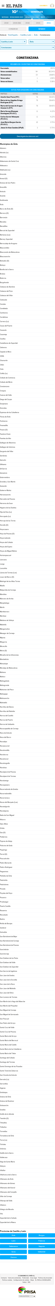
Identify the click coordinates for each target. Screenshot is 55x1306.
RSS (29, 1282)
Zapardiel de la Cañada (8, 1218)
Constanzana (4, 386)
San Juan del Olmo (7, 993)
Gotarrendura (5, 477)
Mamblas (3, 594)
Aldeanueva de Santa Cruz (9, 161)
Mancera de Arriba (6, 599)
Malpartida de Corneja (8, 590)
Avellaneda (4, 200)
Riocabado (4, 915)
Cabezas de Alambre (7, 287)
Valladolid (41, 1252)
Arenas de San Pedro (7, 183)
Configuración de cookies (21, 1280)
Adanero (3, 148)
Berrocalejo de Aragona (8, 243)
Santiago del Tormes (7, 1062)
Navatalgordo (5, 807)
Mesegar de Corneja (7, 633)
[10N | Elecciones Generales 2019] (27, 12)
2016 (27, 23)
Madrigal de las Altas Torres (10, 581)
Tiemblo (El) (4, 1118)
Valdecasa (3, 1157)
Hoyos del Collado (6, 542)
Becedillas (3, 226)
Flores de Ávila (5, 417)
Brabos (2, 274)
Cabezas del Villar (6, 295)
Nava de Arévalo (6, 733)
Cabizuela (3, 300)
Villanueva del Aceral (7, 1188)
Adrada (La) (4, 153)
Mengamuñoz (5, 629)
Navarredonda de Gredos (9, 789)
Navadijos (3, 742)
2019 (6, 23)
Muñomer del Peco (7, 690)
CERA (2, 356)
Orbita (2, 828)
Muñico (2, 677)
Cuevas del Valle (6, 395)
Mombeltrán (4, 659)
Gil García (3, 469)
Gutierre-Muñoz (5, 490)
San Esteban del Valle (7, 962)
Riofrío (2, 919)
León (13, 1241)
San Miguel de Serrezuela (9, 1014)
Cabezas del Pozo (6, 291)
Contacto (4, 1278)
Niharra (3, 820)
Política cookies (7, 1280)
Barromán (3, 217)
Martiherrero (4, 612)
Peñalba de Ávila (6, 876)
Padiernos (3, 837)
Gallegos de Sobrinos (7, 447)
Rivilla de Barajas (6, 923)
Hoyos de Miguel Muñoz (8, 551)
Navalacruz (4, 755)
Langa (2, 564)
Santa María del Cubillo (8, 1045)
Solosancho (4, 1105)
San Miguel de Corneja (8, 1010)
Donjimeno (4, 404)
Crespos (3, 391)
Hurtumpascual (5, 555)
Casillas (3, 339)
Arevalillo (3, 187)
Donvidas (3, 408)
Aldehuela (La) (5, 170)
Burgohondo (4, 282)
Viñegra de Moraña (7, 1209)
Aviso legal (33, 1278)
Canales (3, 304)
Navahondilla (4, 750)
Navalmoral (4, 759)
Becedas (3, 222)
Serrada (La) (4, 1079)
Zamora (13, 1257)
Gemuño (3, 460)
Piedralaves (4, 884)
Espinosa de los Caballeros (9, 412)
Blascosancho (5, 256)
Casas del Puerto (6, 326)
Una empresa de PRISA (27, 1290)
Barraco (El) (4, 213)
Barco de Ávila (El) (6, 209)
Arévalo (3, 191)
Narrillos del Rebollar (7, 711)
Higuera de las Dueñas (8, 508)
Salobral (3, 928)
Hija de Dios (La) (6, 512)
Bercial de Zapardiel (7, 230)
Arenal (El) (3, 178)
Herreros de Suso (6, 503)
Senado (41, 29)
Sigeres (3, 1088)
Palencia (41, 1241)
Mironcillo (3, 646)
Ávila (1, 204)
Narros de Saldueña (7, 724)
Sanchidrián (4, 949)
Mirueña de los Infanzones (9, 655)
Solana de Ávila (5, 1097)
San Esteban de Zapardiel (9, 967)
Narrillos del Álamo (7, 707)
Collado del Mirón (6, 382)
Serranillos (4, 1084)
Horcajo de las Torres (7, 521)
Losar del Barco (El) (7, 577)
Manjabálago (4, 603)
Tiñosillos (3, 1123)
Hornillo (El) (4, 525)
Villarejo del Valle (6, 1201)
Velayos (3, 1166)
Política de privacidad (45, 1278)
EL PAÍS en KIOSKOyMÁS (43, 1280)
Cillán (2, 365)
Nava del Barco (5, 737)
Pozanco (3, 897)
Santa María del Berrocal (9, 1040)
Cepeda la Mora (5, 352)
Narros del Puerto (6, 720)
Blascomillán (4, 248)
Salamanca (13, 1246)
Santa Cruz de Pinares (8, 1032)
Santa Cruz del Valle (7, 1027)
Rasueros (3, 910)
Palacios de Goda (6, 846)
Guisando (3, 486)
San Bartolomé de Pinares (9, 945)
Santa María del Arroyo (8, 1036)
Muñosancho (4, 698)
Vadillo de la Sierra (6, 1153)
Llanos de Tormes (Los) (8, 573)
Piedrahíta (3, 880)
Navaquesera (5, 785)
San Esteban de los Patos (9, 958)
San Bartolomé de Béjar (8, 936)
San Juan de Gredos (7, 975)
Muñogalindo (4, 681)
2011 (49, 23)
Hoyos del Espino (6, 547)
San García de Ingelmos (8, 971)
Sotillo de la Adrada (7, 1114)
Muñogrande (4, 685)
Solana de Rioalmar (7, 1101)
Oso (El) (3, 833)
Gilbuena (3, 464)
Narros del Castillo (6, 716)
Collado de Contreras (7, 378)
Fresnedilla (4, 425)
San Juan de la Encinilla (8, 980)
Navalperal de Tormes (8, 776)
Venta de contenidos (14, 1278)
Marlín (2, 607)
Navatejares (4, 811)
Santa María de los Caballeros (10, 1049)
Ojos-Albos (4, 824)
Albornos (3, 157)
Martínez (3, 616)
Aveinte (2, 196)
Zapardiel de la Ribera (8, 1222)
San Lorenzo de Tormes (8, 997)
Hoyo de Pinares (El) (7, 534)
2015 (38, 23)
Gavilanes (3, 456)
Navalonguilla (5, 763)
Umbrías (3, 1149)
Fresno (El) (4, 430)
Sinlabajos (3, 1092)
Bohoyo (2, 265)
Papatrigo (3, 850)
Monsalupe (4, 664)
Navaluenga (4, 781)
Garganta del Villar (6, 451)
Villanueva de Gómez (7, 1183)
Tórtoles (3, 1144)
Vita (1, 1214)
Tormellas (3, 1131)
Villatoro (3, 1205)
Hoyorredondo (5, 538)
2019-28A (17, 23)
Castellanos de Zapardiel (9, 343)
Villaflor (3, 1170)
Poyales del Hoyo (6, 893)
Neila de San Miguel (7, 815)
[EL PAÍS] (14, 6)
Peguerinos (4, 871)
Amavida (3, 174)
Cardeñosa (4, 317)
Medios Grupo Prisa (27, 1296)
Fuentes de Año (5, 438)
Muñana (3, 672)
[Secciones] (3, 6)
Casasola (3, 330)
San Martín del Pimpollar (9, 1006)
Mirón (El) (3, 651)
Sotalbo (3, 1110)
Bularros (3, 278)
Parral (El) (3, 854)
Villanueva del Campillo (8, 1192)
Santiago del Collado (7, 1058)
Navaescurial (4, 746)
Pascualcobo (4, 858)
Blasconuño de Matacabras (10, 252)
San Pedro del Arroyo (7, 1023)
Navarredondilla (6, 794)
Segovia (42, 1246)
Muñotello (3, 703)
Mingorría (3, 642)
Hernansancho (5, 495)
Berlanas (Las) (5, 235)
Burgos (41, 1235)
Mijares (2, 638)
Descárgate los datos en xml (27, 136)
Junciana (3, 560)
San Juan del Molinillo (8, 988)
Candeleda (4, 308)
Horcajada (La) (5, 516)
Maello (2, 586)
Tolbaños (3, 1127)
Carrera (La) (4, 321)
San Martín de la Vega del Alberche (12, 1001)
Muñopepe (4, 694)
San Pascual (4, 1019)
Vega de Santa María (7, 1162)
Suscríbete (43, 5)
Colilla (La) (4, 373)
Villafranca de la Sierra (8, 1175)
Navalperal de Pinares (8, 772)
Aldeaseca (4, 165)
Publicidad (25, 1278)
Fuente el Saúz (5, 434)
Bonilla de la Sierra (7, 269)
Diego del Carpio (6, 399)
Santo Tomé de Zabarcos (9, 1071)
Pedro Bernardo (6, 863)
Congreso (13, 29)
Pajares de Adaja (6, 841)
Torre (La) (3, 1140)
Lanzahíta (3, 568)
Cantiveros (4, 313)
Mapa (43, 17)
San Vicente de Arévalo (8, 1075)
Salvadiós (3, 932)
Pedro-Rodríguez (6, 867)
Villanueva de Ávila (6, 1179)
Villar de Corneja (6, 1196)
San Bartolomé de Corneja (9, 941)
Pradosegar (4, 902)
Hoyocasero (4, 529)
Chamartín (4, 360)
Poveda (2, 889)
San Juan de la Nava (7, 984)
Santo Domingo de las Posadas (11, 1066)
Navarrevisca (5, 798)
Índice (24, 1282)
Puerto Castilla (5, 906)
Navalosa (3, 768)
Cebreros (3, 347)
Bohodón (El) (4, 261)
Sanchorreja (4, 954)
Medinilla (3, 625)
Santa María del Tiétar (8, 1053)
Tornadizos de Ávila (7, 1136)
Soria (13, 1252)
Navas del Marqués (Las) (9, 802)
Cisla (1, 369)
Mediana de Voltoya (7, 620)
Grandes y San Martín (7, 482)
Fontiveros (3, 421)
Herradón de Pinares (7, 499)
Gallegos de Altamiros (8, 443)
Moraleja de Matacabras (8, 668)
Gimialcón (3, 473)
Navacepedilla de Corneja (9, 729)
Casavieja (3, 334)
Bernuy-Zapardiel (6, 239)
